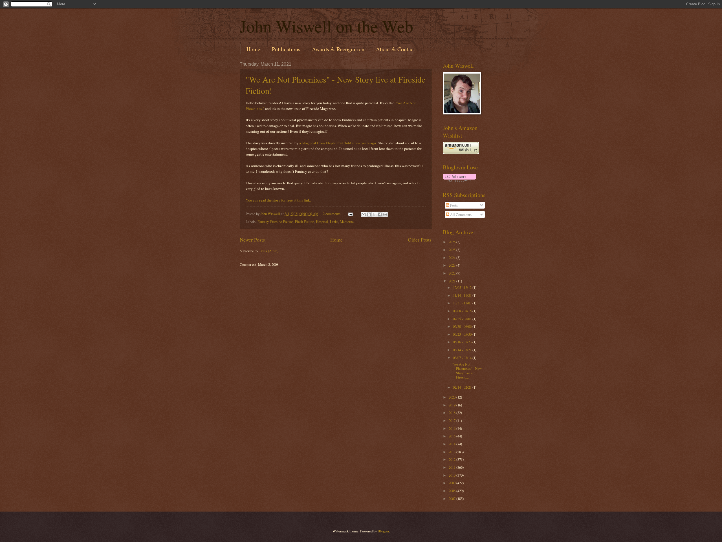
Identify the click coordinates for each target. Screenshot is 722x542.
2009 (452, 482)
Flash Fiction (304, 221)
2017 (452, 420)
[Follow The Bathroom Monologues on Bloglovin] (459, 180)
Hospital (322, 221)
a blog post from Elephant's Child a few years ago (337, 142)
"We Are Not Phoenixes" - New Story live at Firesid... (467, 371)
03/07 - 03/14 (462, 357)
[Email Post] (350, 213)
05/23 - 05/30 (462, 334)
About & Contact (395, 49)
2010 (452, 475)
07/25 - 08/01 (462, 318)
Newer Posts (252, 239)
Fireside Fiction (281, 221)
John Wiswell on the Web (326, 26)
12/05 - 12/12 (462, 287)
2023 (452, 265)
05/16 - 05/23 (462, 341)
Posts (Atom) (268, 250)
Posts (453, 205)
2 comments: (332, 213)
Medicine (347, 221)
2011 (452, 467)
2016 (452, 428)
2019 (452, 405)
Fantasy (262, 221)
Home (253, 49)
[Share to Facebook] (379, 214)
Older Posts (420, 239)
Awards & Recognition (338, 49)
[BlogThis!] (369, 214)
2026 (452, 241)
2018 (452, 412)
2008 (452, 490)
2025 (452, 249)
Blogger (383, 531)
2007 (452, 498)
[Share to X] (374, 214)
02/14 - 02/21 (462, 387)
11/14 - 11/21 (462, 295)
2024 (452, 257)
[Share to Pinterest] (385, 214)
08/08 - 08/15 (462, 310)
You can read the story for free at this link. (278, 200)
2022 (452, 273)
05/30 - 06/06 (462, 326)
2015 (452, 436)
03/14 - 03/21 (462, 349)
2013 (452, 451)
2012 (452, 459)
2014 (452, 443)
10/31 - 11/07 (462, 303)
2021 (452, 281)
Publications (286, 49)
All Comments (460, 214)
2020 (452, 397)
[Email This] (363, 214)
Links (334, 221)
